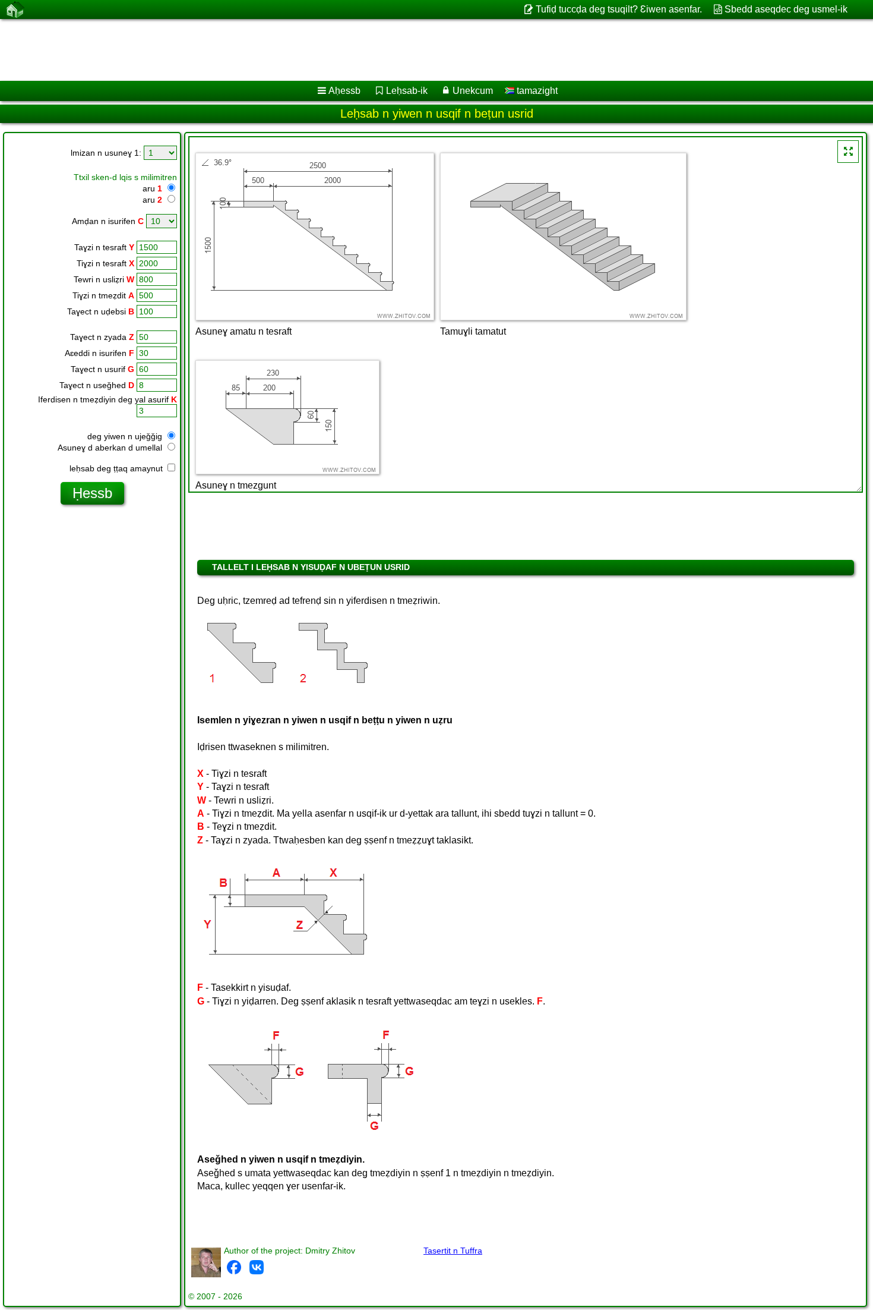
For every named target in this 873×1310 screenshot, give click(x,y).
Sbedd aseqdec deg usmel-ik (786, 9)
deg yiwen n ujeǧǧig (126, 436)
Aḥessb (344, 91)
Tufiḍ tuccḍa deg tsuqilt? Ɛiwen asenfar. (618, 9)
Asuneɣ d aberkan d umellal (111, 447)
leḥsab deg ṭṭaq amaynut (117, 468)
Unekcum (473, 91)
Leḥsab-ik (407, 91)
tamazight (536, 91)
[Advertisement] (360, 50)
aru (152, 188)
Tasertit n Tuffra (452, 1250)
